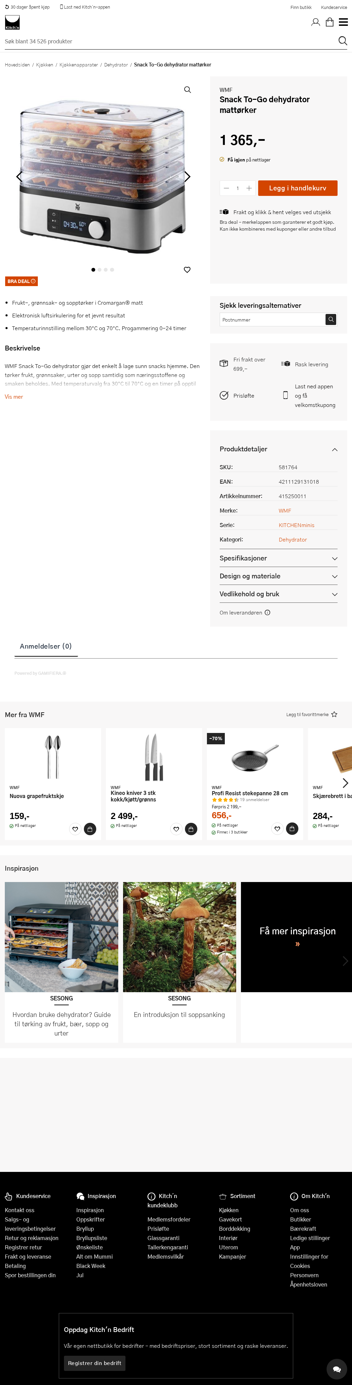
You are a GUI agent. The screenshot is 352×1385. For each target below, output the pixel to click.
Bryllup (85, 1228)
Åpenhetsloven (308, 1284)
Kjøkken (44, 64)
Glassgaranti (163, 1238)
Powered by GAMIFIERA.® (40, 673)
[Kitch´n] (12, 22)
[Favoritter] (75, 829)
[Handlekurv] (329, 22)
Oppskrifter (90, 1219)
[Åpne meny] (343, 22)
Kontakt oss (19, 1210)
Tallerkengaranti (167, 1247)
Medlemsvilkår (165, 1256)
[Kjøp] (90, 829)
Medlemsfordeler (168, 1219)
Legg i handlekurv (298, 188)
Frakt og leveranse (28, 1256)
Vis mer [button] (14, 396)
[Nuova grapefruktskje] (53, 757)
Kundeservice (334, 7)
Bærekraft (303, 1228)
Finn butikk (300, 7)
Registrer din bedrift (95, 1363)
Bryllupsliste (91, 1238)
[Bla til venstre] (19, 176)
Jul (80, 1275)
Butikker (300, 1219)
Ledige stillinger (310, 1238)
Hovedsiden (17, 64)
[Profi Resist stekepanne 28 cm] (255, 757)
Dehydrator (116, 64)
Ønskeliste (89, 1247)
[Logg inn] (315, 22)
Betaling (15, 1266)
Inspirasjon (90, 1210)
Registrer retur (23, 1247)
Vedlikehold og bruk (249, 594)
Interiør (228, 1238)
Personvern (304, 1275)
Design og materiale (250, 576)
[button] (187, 269)
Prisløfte (243, 395)
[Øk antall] (249, 188)
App (295, 1247)
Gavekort (230, 1219)
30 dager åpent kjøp (30, 7)
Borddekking (234, 1228)
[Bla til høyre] (186, 176)
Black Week (90, 1266)
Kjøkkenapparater (78, 64)
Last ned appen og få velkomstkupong (315, 395)
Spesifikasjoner (243, 558)
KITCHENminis (297, 525)
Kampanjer (232, 1256)
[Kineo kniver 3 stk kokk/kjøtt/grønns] (154, 757)
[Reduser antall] (226, 188)
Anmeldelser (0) (46, 646)
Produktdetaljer (243, 449)
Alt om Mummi (94, 1256)
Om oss (299, 1210)
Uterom (228, 1247)
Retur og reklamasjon (31, 1238)
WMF (226, 90)
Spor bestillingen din (30, 1275)
